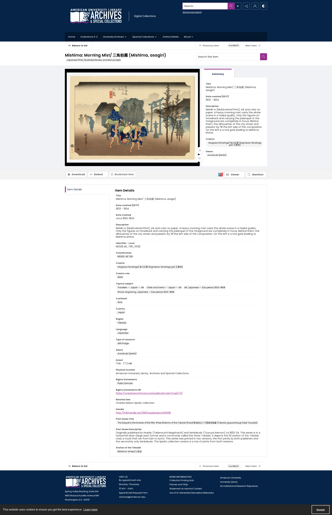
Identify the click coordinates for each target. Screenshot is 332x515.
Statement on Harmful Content (185, 488)
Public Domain (125, 383)
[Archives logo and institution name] (96, 16)
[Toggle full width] (199, 150)
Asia (120, 302)
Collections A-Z (89, 36)
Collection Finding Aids (181, 480)
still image (123, 343)
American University (230, 477)
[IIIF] (220, 174)
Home (71, 36)
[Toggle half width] (199, 158)
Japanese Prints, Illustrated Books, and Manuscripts (94, 59)
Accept (320, 509)
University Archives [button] (113, 36)
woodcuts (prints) (217, 155)
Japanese (123, 332)
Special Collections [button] (143, 36)
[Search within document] (263, 56)
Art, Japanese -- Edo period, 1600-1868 (204, 287)
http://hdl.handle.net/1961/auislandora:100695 (143, 412)
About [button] (187, 36)
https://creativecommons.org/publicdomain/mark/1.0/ (149, 393)
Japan (121, 312)
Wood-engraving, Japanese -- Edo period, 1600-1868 (146, 291)
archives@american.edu (132, 496)
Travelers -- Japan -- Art (131, 287)
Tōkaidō (122, 322)
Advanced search (192, 12)
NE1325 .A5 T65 (125, 256)
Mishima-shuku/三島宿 (130, 451)
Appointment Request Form (133, 492)
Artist (120, 277)
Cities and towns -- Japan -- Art (164, 287)
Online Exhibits (171, 36)
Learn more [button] (91, 509)
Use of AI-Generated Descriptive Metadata (191, 492)
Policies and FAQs (178, 484)
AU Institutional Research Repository (239, 486)
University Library (229, 481)
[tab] (217, 73)
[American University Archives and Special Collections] (86, 482)
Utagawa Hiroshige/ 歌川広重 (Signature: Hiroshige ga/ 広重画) (234, 143)
